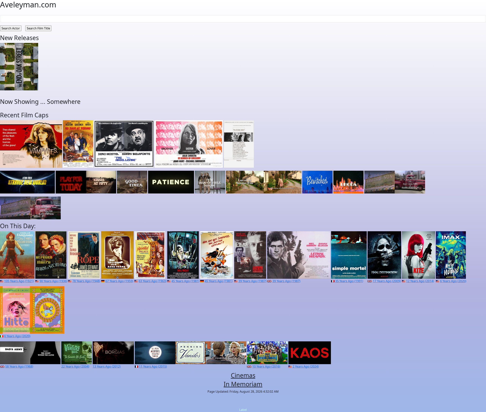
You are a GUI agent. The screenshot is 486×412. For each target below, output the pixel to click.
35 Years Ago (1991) (349, 281)
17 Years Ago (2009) (387, 281)
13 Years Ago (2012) (107, 366)
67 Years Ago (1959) (119, 281)
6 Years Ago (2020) (453, 281)
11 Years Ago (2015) (153, 366)
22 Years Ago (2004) (75, 366)
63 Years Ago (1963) (152, 281)
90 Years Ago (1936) (53, 281)
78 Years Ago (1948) (86, 281)
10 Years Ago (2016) (266, 366)
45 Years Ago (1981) (185, 281)
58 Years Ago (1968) (19, 366)
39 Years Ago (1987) (252, 281)
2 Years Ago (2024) (306, 366)
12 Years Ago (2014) (420, 281)
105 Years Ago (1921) (19, 281)
